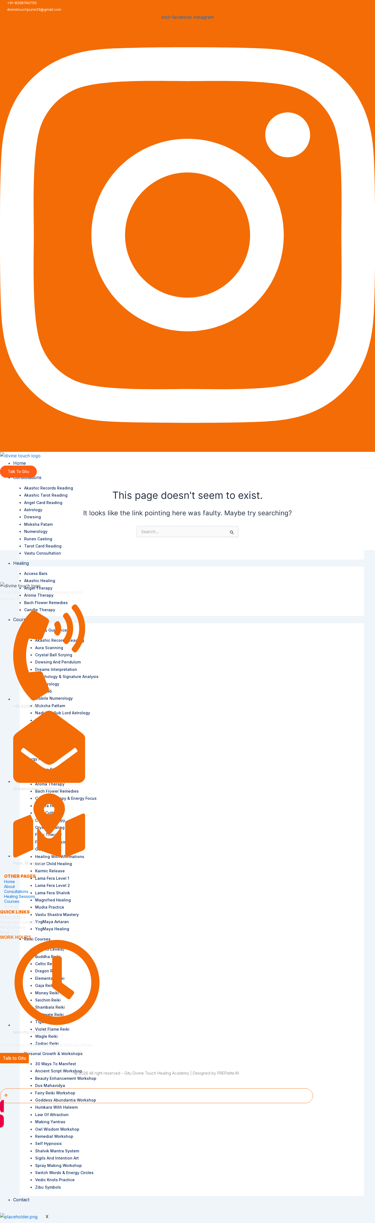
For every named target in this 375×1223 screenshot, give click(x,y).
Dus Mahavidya (50, 1085)
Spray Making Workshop (58, 1165)
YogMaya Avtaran (52, 921)
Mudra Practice (49, 907)
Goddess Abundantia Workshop (65, 1100)
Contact (21, 1199)
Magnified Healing (53, 900)
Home (19, 463)
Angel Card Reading (43, 502)
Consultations (16, 891)
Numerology (35, 531)
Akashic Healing (39, 580)
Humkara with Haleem (56, 1107)
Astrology (33, 509)
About (9, 886)
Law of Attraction (52, 1114)
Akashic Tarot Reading (46, 495)
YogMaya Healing (52, 928)
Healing (21, 563)
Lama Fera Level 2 (52, 885)
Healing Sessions (19, 896)
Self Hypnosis (48, 1143)
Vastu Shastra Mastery (57, 914)
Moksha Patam (38, 524)
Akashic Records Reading (48, 488)
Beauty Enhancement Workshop (65, 1078)
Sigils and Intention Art (57, 1158)
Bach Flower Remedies (46, 602)
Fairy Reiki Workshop (55, 1093)
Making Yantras (50, 1121)
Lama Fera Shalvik (52, 892)
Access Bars (35, 573)
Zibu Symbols (48, 1187)
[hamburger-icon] (367, 464)
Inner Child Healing (53, 863)
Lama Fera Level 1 (52, 878)
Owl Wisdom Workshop (57, 1129)
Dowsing (32, 516)
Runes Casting (38, 538)
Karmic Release (50, 870)
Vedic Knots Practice (55, 1179)
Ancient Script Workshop (58, 1071)
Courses (11, 901)
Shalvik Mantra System (57, 1151)
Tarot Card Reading (42, 546)
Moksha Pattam (50, 705)
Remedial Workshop (54, 1136)
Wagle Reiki (46, 1036)
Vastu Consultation (42, 553)
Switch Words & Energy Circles (64, 1172)
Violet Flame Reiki (52, 1029)
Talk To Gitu (18, 472)
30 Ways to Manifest (55, 1063)
